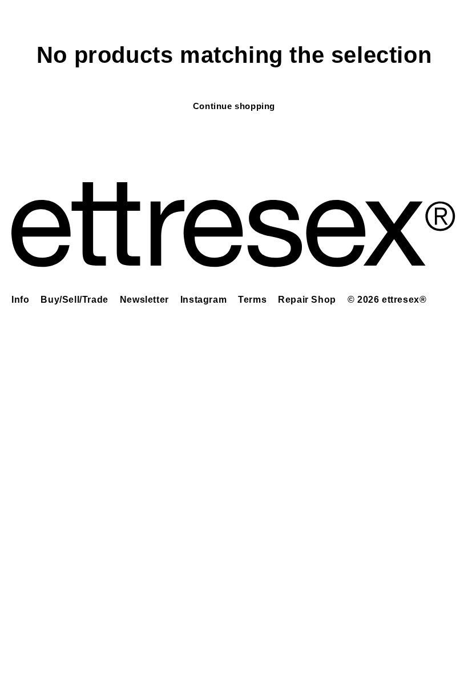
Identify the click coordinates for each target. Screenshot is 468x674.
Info (20, 299)
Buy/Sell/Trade (74, 299)
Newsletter (144, 299)
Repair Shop (307, 299)
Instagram (203, 299)
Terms (252, 299)
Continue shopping (234, 106)
